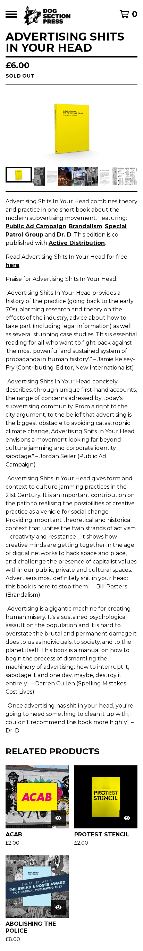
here (12, 265)
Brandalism (85, 226)
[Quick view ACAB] (58, 818)
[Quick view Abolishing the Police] (58, 907)
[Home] (62, 14)
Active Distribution (77, 243)
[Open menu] (11, 14)
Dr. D (64, 234)
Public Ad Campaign (36, 226)
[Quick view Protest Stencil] (127, 818)
